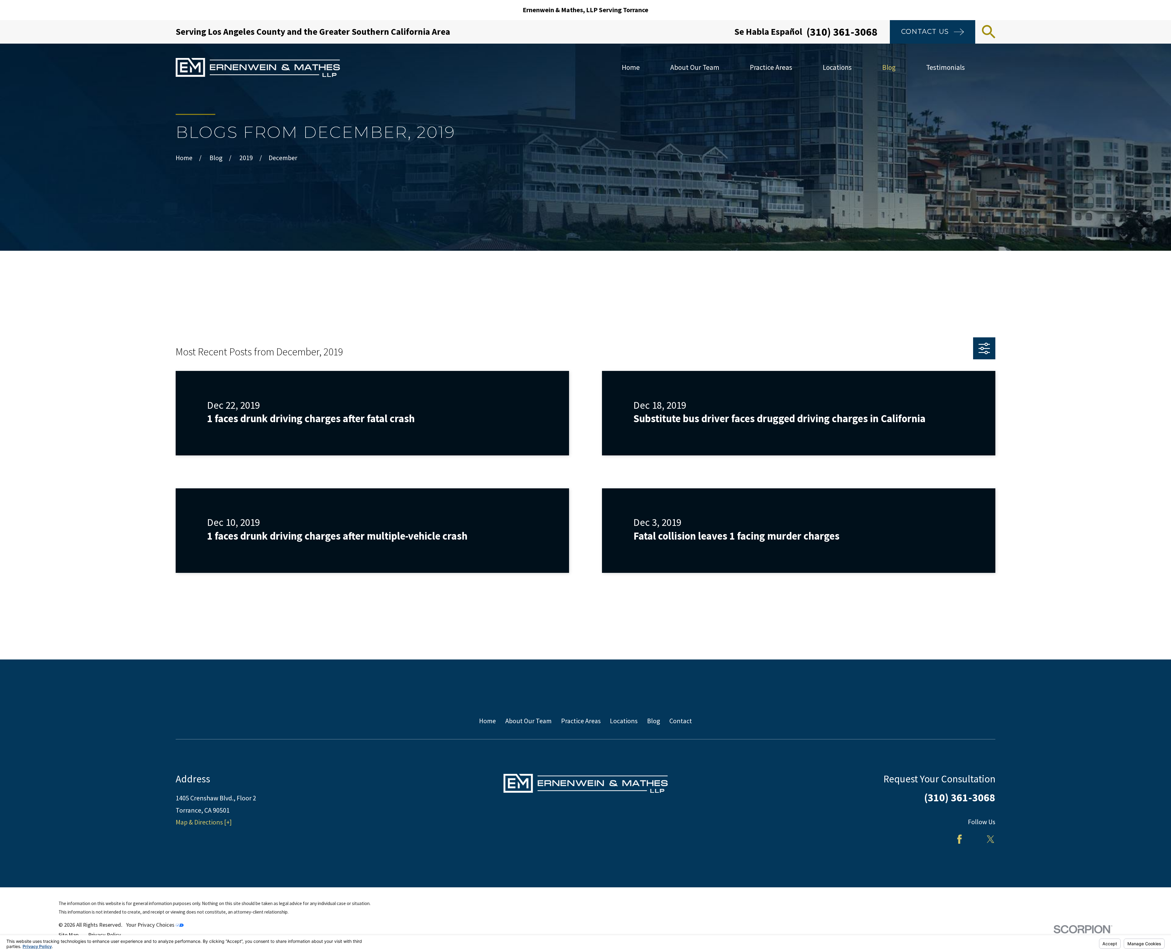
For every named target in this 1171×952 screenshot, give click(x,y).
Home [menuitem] (631, 67)
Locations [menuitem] (837, 67)
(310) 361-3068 (842, 32)
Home (487, 721)
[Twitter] (990, 839)
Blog (653, 721)
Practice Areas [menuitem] (771, 67)
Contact (680, 721)
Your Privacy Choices (151, 924)
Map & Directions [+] (204, 822)
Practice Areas (581, 721)
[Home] (258, 67)
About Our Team (528, 721)
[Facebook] (959, 839)
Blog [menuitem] (889, 67)
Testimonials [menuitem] (945, 67)
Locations (624, 721)
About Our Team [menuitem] (694, 67)
